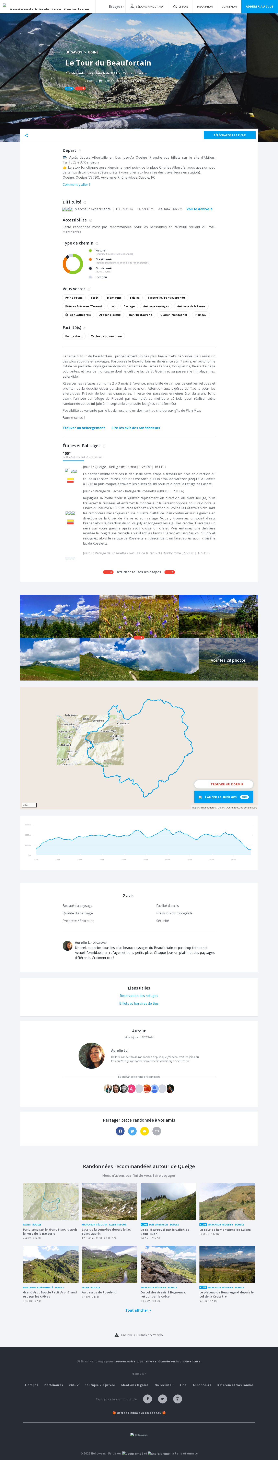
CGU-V (74, 1385)
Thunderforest (208, 807)
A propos (31, 1385)
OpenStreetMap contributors (241, 807)
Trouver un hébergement (84, 428)
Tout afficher (136, 1310)
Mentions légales (135, 1385)
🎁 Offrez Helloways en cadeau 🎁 (139, 1412)
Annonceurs (202, 1385)
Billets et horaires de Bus (139, 1003)
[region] (139, 748)
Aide (182, 1385)
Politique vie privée (100, 1385)
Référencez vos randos (235, 1385)
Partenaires (53, 1385)
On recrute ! (164, 1385)
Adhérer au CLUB (260, 6)
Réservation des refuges (139, 995)
